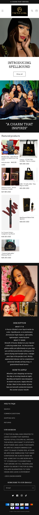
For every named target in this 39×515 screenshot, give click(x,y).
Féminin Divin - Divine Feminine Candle (9, 188)
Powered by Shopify (25, 511)
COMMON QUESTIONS (12, 413)
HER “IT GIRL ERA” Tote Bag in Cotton (28, 184)
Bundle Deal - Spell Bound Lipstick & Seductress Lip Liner (10, 158)
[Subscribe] (32, 488)
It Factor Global (16, 511)
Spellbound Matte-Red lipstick (27, 218)
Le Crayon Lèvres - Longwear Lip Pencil (8, 233)
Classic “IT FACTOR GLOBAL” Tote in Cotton (27, 160)
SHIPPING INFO (9, 418)
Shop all (19, 74)
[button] (2, 11)
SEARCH (7, 409)
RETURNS (7, 422)
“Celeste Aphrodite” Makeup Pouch (8, 254)
